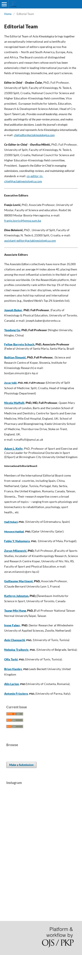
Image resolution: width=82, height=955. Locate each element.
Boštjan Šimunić (15, 357)
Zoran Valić (10, 382)
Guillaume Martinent (18, 581)
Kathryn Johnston (16, 596)
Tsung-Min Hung (15, 610)
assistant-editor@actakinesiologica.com (30, 240)
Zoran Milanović (15, 550)
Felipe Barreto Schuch (19, 344)
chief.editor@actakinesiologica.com (34, 135)
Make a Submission (21, 765)
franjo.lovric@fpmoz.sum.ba (22, 220)
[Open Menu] (4, 4)
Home (8, 14)
